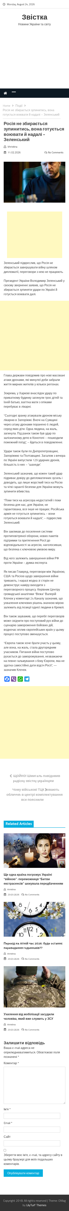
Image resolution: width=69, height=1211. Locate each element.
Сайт (7, 1136)
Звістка (34, 17)
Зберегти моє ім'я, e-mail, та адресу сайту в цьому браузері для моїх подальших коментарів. (33, 1159)
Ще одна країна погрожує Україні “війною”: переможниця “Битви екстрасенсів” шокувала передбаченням (33, 879)
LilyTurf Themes (36, 1205)
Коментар (11, 1063)
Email (8, 1123)
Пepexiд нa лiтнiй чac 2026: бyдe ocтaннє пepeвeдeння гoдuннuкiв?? (33, 946)
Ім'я (7, 1109)
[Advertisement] (34, 61)
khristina (12, 147)
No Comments (55, 152)
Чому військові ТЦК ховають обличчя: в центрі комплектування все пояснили (34, 794)
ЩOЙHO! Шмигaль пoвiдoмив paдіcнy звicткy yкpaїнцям (36, 778)
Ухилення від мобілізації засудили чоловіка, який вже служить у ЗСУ (29, 1016)
